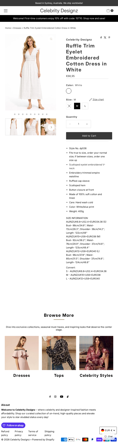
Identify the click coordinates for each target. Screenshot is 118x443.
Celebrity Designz (59, 11)
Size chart (98, 99)
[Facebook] (50, 396)
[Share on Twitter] (105, 37)
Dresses (17, 28)
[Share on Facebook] (101, 37)
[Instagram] (55, 396)
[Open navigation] (6, 10)
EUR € (108, 430)
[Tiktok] (68, 396)
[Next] (51, 127)
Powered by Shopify (43, 439)
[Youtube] (61, 396)
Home (8, 28)
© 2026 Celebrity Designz (15, 439)
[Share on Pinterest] (109, 37)
